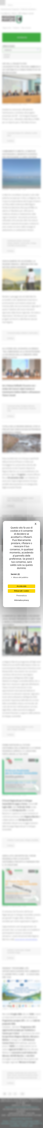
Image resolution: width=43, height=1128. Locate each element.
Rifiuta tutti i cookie (21, 591)
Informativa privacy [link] (21, 600)
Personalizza (21, 596)
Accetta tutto (21, 586)
